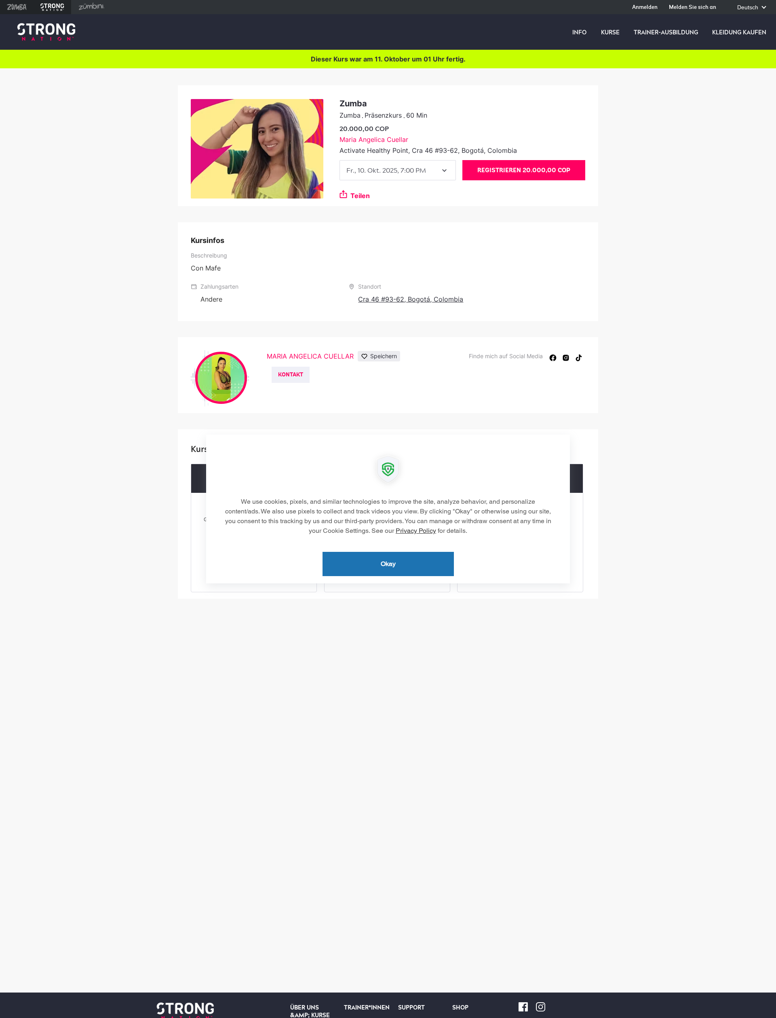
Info (579, 32)
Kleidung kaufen (739, 32)
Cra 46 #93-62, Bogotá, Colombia (410, 299)
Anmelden (645, 7)
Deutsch (748, 7)
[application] (388, 509)
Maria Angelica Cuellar (374, 139)
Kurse (610, 32)
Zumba (17, 7)
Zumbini (91, 7)
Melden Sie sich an (692, 7)
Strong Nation (52, 7)
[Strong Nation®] (46, 32)
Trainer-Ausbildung (666, 32)
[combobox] (398, 170)
